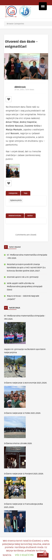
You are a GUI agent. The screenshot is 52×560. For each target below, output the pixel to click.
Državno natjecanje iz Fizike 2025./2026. (22, 413)
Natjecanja (14, 308)
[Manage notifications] (45, 553)
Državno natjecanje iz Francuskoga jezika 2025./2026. (23, 505)
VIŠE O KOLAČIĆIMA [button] (24, 555)
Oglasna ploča (16, 200)
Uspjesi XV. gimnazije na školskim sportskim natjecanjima (24, 351)
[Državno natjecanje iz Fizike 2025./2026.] (15, 427)
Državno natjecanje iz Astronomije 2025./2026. (25, 383)
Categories (13, 193)
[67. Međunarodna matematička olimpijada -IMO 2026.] (15, 333)
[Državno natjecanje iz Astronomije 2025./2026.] (15, 397)
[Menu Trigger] (43, 6)
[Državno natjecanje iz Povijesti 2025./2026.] (15, 488)
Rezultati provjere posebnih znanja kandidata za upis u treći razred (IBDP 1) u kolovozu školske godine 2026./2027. (26, 267)
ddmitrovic (20, 87)
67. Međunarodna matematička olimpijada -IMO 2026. (24, 317)
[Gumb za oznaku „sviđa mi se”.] (8, 99)
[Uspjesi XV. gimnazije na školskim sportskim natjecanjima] (15, 366)
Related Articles (15, 216)
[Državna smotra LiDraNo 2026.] (15, 457)
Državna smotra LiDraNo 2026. (18, 443)
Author (30, 216)
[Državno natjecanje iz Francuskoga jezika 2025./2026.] (15, 521)
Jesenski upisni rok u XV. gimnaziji (22, 277)
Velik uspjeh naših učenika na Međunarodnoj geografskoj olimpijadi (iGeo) (24, 286)
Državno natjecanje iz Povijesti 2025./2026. (24, 473)
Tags (25, 193)
